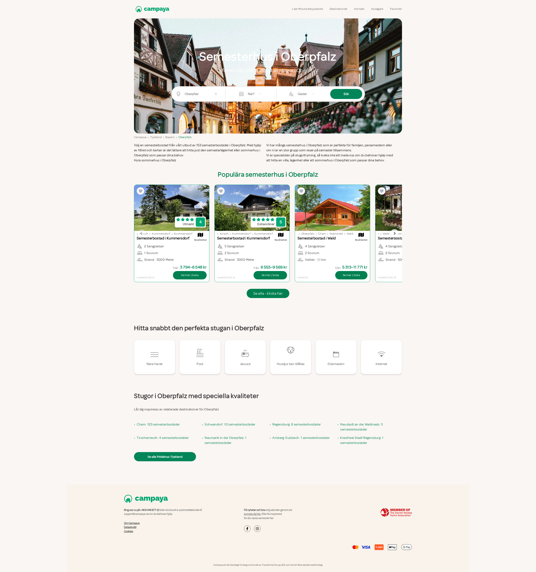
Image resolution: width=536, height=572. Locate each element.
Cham (322, 233)
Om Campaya (132, 523)
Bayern (170, 137)
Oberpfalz (184, 137)
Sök (346, 94)
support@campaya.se (136, 514)
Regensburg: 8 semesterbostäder (296, 424)
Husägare (377, 9)
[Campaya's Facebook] (247, 528)
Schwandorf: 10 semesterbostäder (230, 424)
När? (251, 94)
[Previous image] (141, 233)
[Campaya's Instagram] (257, 528)
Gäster (302, 94)
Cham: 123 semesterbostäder (158, 424)
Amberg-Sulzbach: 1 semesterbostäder (301, 438)
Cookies (128, 531)
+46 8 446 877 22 (150, 510)
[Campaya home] (151, 9)
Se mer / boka (189, 275)
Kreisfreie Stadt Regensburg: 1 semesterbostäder (361, 440)
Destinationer (339, 9)
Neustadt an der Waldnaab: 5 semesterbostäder (361, 427)
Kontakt (359, 9)
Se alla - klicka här (268, 293)
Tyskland (156, 137)
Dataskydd (130, 527)
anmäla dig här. (252, 514)
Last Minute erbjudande (307, 9)
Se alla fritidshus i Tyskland (165, 457)
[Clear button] (216, 94)
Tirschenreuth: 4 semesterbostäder (163, 438)
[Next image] (394, 233)
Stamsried (336, 233)
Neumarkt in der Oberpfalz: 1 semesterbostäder (225, 440)
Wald (350, 233)
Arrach (224, 233)
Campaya (140, 137)
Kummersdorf (161, 233)
